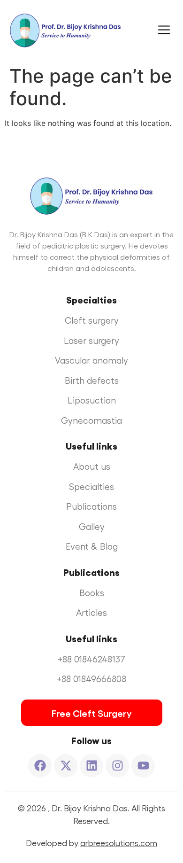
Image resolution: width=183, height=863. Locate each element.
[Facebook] (40, 765)
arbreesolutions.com (118, 842)
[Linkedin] (91, 765)
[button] (152, 30)
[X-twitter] (65, 765)
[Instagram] (117, 765)
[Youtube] (143, 765)
